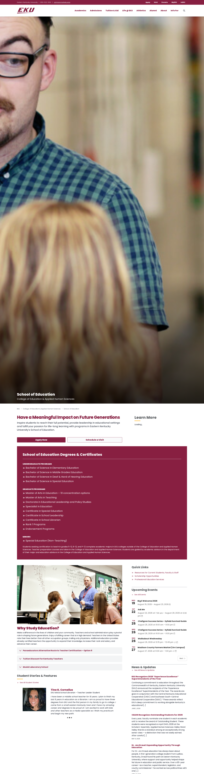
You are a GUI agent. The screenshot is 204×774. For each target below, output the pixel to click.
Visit (156, 2)
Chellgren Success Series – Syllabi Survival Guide (162, 621)
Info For (174, 10)
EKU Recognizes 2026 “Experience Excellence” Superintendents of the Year (155, 677)
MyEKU (174, 2)
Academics (80, 10)
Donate (165, 2)
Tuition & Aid (112, 10)
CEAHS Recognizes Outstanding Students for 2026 (157, 715)
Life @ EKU (127, 10)
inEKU (183, 2)
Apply (148, 2)
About (164, 10)
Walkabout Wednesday (150, 638)
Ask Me (141, 609)
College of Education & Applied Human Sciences (42, 409)
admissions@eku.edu (62, 2)
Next (181, 658)
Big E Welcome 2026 (147, 601)
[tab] (67, 717)
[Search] (184, 10)
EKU (18, 409)
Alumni (153, 10)
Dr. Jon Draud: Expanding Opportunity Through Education (156, 746)
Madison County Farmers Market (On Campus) (161, 647)
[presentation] (34, 699)
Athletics (141, 10)
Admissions (96, 10)
